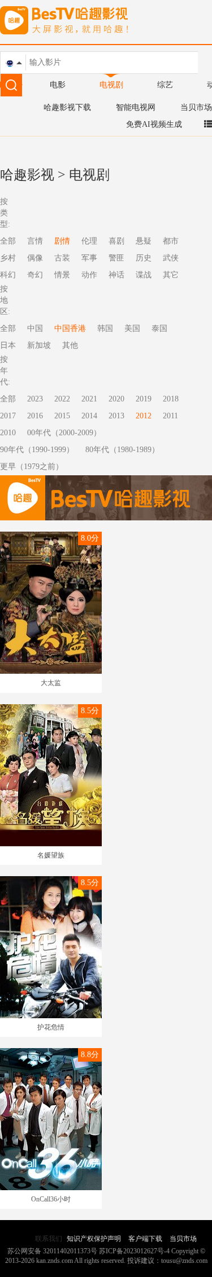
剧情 (62, 241)
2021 (89, 399)
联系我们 (48, 1239)
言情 (35, 241)
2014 (89, 416)
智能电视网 (135, 107)
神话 (116, 275)
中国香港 (70, 328)
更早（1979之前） (31, 466)
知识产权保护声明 (94, 1239)
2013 (116, 416)
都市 (171, 241)
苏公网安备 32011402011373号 (52, 1251)
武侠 (171, 258)
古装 (62, 258)
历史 (144, 258)
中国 (35, 328)
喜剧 (116, 241)
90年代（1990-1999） (37, 449)
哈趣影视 (27, 174)
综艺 (165, 85)
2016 (35, 416)
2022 (62, 399)
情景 (62, 275)
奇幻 (35, 275)
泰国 (159, 328)
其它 (171, 275)
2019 (144, 399)
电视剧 (111, 85)
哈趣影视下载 (67, 107)
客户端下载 (145, 1239)
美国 (132, 328)
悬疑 (144, 241)
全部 (8, 399)
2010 (8, 432)
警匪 (116, 258)
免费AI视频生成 (154, 124)
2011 (170, 416)
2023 (35, 399)
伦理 (89, 241)
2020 (116, 399)
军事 (89, 258)
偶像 (35, 258)
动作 (89, 275)
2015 (62, 416)
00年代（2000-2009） (64, 432)
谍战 (144, 275)
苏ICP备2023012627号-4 (134, 1251)
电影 (58, 85)
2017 (8, 416)
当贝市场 (196, 107)
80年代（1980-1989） (122, 449)
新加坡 (39, 345)
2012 (144, 416)
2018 (171, 399)
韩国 (105, 328)
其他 (70, 345)
